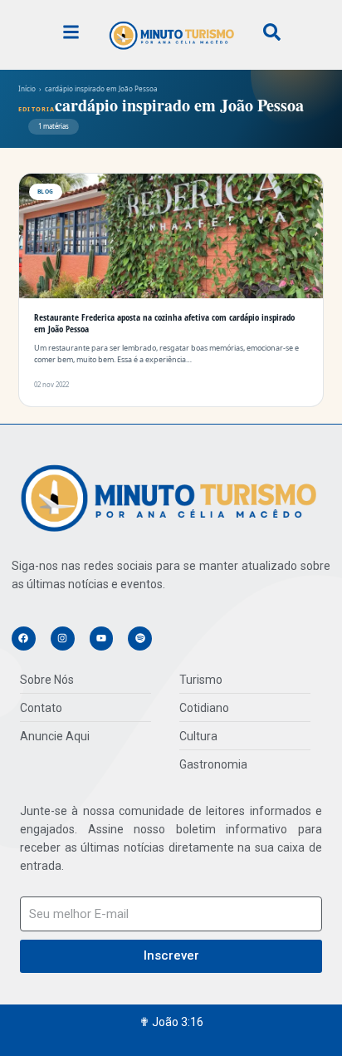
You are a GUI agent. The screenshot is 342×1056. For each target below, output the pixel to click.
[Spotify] (140, 638)
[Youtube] (102, 638)
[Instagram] (63, 638)
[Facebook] (24, 638)
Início (27, 88)
